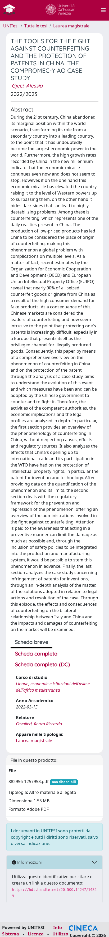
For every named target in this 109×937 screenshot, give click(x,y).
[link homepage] (11, 10)
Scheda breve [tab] (31, 642)
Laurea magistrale (71, 26)
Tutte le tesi (35, 26)
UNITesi (11, 26)
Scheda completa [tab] (36, 653)
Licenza (36, 934)
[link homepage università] (60, 10)
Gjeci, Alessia (27, 85)
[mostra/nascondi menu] (103, 10)
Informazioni (29, 862)
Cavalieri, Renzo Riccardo (39, 724)
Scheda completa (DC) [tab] (42, 664)
